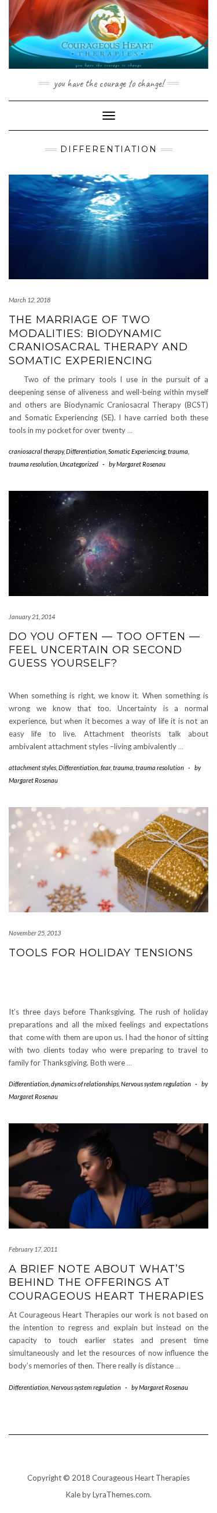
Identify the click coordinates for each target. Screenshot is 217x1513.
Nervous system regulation (156, 1083)
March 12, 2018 (29, 300)
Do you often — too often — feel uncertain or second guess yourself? (104, 650)
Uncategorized (79, 464)
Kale (73, 1494)
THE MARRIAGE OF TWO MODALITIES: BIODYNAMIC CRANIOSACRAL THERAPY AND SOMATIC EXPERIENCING (98, 340)
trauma (178, 451)
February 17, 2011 (33, 1249)
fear (106, 767)
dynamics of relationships (85, 1083)
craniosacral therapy (36, 451)
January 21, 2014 (32, 616)
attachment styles (32, 767)
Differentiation (86, 451)
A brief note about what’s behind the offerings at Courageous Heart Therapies (106, 1283)
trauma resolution (33, 464)
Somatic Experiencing (136, 451)
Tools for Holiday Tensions (101, 952)
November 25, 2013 (35, 933)
